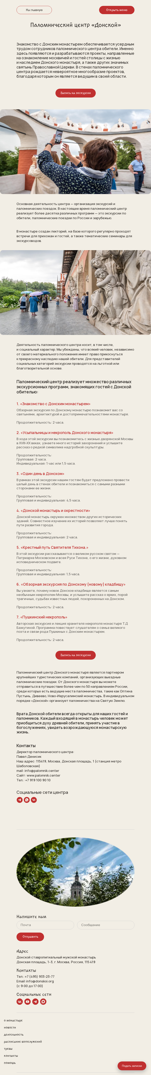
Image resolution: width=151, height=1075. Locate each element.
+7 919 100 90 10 (38, 780)
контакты (11, 1055)
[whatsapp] (27, 800)
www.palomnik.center (43, 775)
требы (8, 1048)
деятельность (13, 1034)
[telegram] (20, 800)
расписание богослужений (23, 1041)
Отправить (30, 936)
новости (10, 1027)
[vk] (34, 800)
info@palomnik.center (42, 771)
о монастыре (13, 1020)
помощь (10, 1062)
